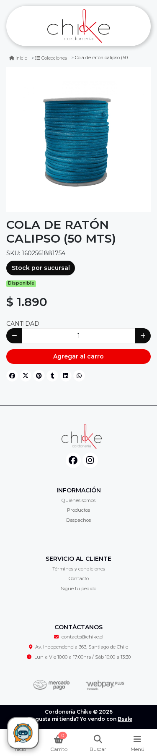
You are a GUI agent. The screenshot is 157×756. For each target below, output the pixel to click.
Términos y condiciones (78, 569)
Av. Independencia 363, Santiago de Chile (81, 647)
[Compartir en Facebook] (12, 376)
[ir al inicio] (81, 436)
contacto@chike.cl (82, 637)
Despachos (78, 520)
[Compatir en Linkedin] (66, 376)
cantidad (22, 323)
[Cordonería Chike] (78, 26)
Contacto (79, 578)
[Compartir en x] (25, 376)
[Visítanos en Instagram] (90, 460)
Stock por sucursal (41, 268)
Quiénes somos (78, 500)
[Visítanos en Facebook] (73, 460)
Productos (78, 510)
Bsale (125, 719)
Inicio (21, 58)
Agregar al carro (78, 356)
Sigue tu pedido (78, 588)
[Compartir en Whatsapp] (79, 376)
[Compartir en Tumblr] (52, 376)
